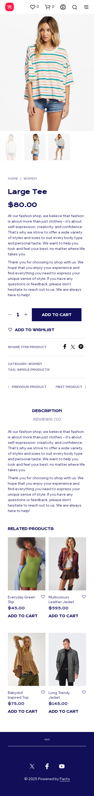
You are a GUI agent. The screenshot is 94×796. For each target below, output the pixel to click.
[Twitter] (74, 347)
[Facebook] (66, 347)
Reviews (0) (47, 419)
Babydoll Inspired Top (18, 695)
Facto (65, 779)
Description (47, 411)
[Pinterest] (82, 347)
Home (13, 178)
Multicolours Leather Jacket (61, 599)
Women (30, 178)
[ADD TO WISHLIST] (43, 597)
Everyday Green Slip (21, 599)
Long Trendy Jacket (59, 695)
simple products (33, 369)
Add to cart (23, 616)
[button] (34, 6)
